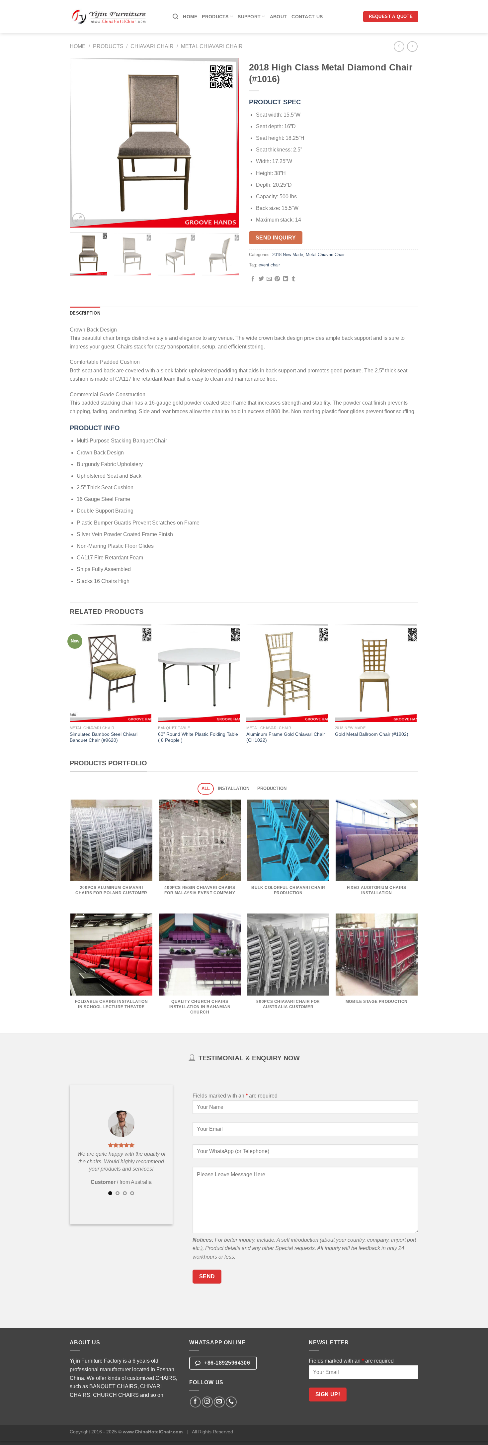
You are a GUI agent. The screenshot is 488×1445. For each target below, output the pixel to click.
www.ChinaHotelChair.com (153, 1431)
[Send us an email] (219, 1402)
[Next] (227, 143)
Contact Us (307, 16)
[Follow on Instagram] (207, 1402)
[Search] (175, 17)
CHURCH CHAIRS (116, 1395)
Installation (234, 788)
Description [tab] (85, 313)
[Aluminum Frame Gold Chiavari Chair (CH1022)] (287, 673)
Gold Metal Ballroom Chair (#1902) (371, 734)
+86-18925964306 (226, 1363)
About (278, 16)
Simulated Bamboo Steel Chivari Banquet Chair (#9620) (103, 737)
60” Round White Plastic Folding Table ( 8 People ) (198, 737)
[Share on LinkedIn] (285, 279)
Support (249, 16)
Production (272, 788)
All (206, 788)
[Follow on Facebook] (195, 1402)
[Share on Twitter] (261, 279)
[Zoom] (78, 219)
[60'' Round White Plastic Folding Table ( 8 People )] (199, 673)
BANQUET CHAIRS (113, 1386)
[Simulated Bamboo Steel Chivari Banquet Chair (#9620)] (111, 673)
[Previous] (81, 143)
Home (190, 16)
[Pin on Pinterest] (277, 279)
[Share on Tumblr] (293, 279)
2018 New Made (287, 254)
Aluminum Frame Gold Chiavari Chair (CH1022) (285, 737)
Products (215, 16)
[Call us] (231, 1402)
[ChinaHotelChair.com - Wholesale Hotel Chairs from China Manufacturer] (109, 16)
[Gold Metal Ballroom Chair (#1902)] (376, 673)
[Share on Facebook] (253, 279)
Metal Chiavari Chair (212, 46)
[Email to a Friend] (269, 279)
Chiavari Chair (152, 46)
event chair (269, 264)
